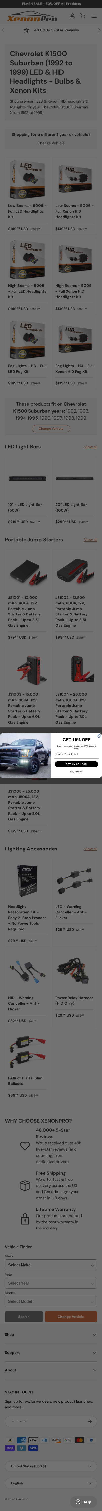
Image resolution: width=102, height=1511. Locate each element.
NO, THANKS (76, 772)
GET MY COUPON (76, 764)
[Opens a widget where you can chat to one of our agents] (83, 1502)
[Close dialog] (99, 736)
